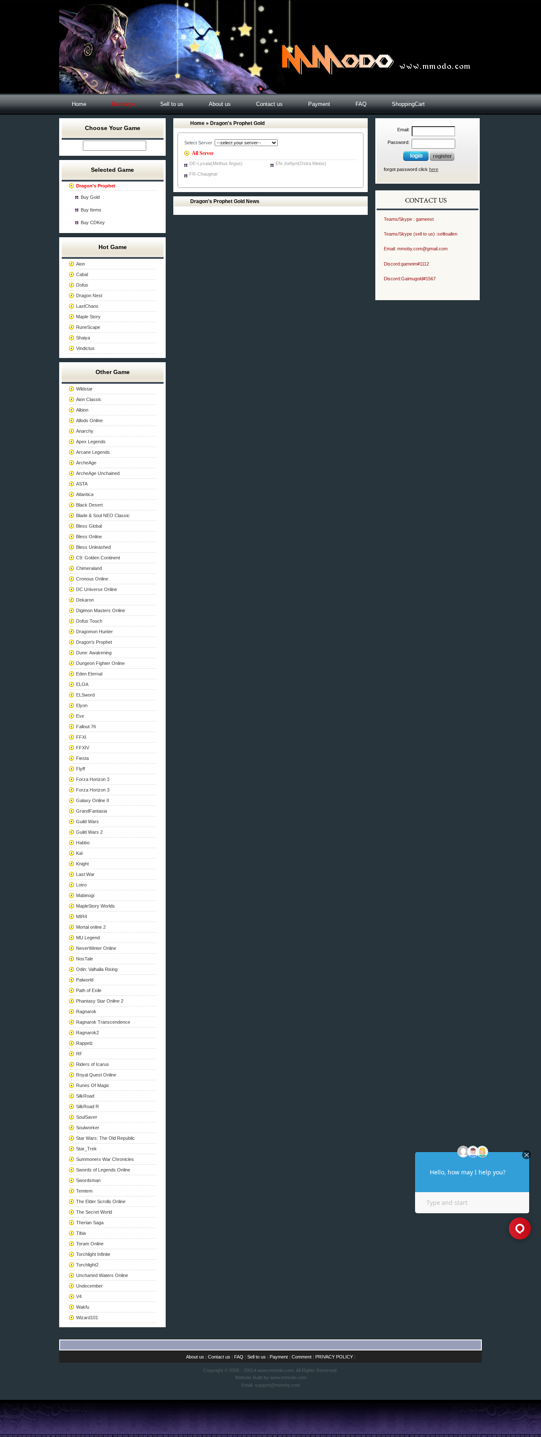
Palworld (84, 979)
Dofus (82, 284)
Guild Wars (87, 821)
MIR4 (81, 916)
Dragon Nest (89, 295)
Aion (80, 263)
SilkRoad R (87, 1106)
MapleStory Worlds (95, 905)
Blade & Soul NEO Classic (103, 515)
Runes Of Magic (92, 1085)
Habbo (83, 842)
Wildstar (84, 388)
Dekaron (85, 599)
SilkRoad (85, 1095)
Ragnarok (86, 1011)
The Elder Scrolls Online (101, 1201)
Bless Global (89, 526)
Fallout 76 (86, 726)
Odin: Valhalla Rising (96, 969)
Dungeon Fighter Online (100, 663)
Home (79, 104)
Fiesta (82, 758)
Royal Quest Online (96, 1074)
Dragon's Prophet (94, 642)
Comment (301, 1356)
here (433, 169)
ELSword (85, 694)
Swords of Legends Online (103, 1169)
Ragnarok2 (87, 1032)
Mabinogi (85, 895)
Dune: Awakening (94, 652)
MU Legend (88, 937)
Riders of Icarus (92, 1064)
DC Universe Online (96, 589)
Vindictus (85, 348)
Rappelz (84, 1043)
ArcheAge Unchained (98, 473)
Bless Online (89, 536)
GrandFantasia (91, 810)
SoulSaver (86, 1117)
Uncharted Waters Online (102, 1275)
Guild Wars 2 (89, 832)
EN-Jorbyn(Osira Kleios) (301, 163)
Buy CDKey (93, 222)
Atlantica (84, 494)
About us (220, 104)
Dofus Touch (89, 621)
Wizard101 (87, 1317)
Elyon (81, 705)
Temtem (84, 1190)
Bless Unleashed (93, 547)
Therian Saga (90, 1222)
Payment (319, 104)
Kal (79, 853)
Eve (80, 715)
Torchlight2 (87, 1264)
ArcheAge (86, 462)
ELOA (82, 684)
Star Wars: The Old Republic (105, 1138)
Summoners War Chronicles (105, 1159)
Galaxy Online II (92, 800)
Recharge (123, 104)
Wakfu (82, 1307)
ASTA (81, 483)
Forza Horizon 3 (92, 779)
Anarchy (84, 431)
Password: (399, 142)
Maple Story (88, 316)
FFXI (81, 737)
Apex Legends (91, 441)
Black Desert (89, 504)
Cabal (82, 274)
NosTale (84, 958)
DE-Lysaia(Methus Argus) (216, 163)
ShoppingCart (408, 104)
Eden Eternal (89, 673)
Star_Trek (86, 1148)
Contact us (269, 104)
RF (79, 1053)
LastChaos (87, 306)
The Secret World (94, 1212)
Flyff (80, 768)
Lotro (81, 884)
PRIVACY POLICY (334, 1356)
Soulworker (87, 1127)
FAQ (360, 104)
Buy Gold (90, 197)
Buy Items (91, 209)
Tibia (81, 1233)
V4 (79, 1296)
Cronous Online (92, 578)
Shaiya (83, 337)
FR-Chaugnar (203, 173)
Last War (85, 874)
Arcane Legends (93, 452)
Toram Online (90, 1243)
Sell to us (171, 104)
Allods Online (89, 420)
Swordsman (88, 1180)
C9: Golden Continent (98, 557)
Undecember (89, 1285)
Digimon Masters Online (100, 610)
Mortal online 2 (91, 927)
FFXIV (82, 747)
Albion (82, 409)
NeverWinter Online (96, 948)
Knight (82, 863)
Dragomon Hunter (94, 631)
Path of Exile (88, 990)
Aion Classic (88, 399)
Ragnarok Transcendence (103, 1022)
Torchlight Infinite (93, 1254)
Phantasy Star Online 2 (99, 1000)
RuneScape (88, 327)
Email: (403, 129)
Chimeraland (89, 568)
